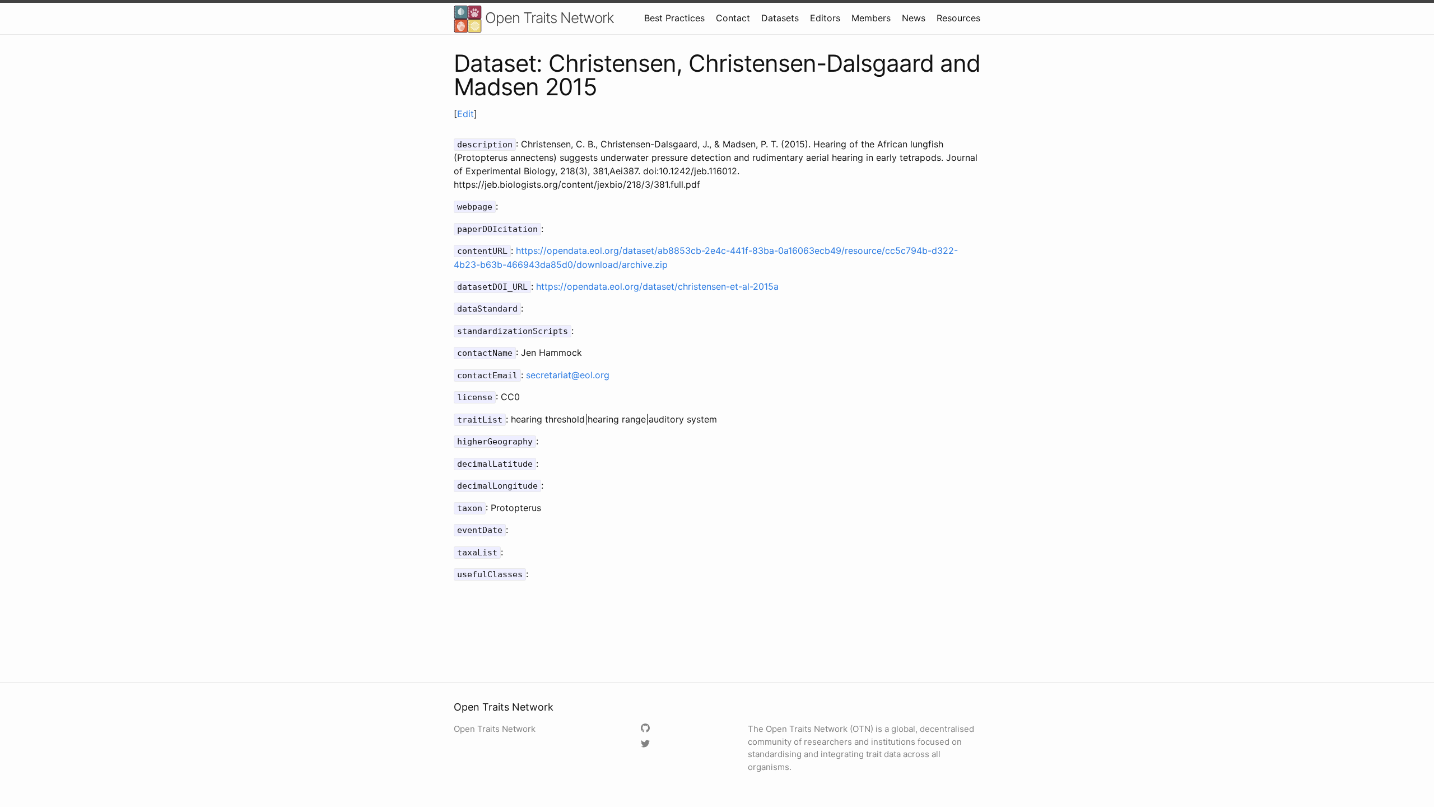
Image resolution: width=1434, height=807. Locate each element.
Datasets (780, 18)
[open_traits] (647, 744)
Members (871, 18)
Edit (465, 113)
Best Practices (674, 18)
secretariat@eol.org (567, 375)
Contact (733, 18)
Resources (958, 18)
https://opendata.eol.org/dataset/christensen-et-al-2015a (657, 286)
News (913, 18)
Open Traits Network (548, 17)
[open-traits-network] (647, 728)
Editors (825, 18)
